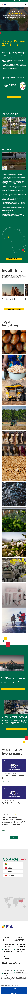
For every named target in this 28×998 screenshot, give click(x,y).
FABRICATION (20, 947)
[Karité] (14, 342)
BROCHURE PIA (7, 972)
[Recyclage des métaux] (14, 494)
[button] (25, 4)
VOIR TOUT (19, 953)
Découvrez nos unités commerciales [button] (13, 309)
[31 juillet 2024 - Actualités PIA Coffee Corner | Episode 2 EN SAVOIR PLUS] (14, 787)
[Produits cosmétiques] (14, 595)
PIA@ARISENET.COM (20, 970)
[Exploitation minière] (14, 392)
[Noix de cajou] (14, 468)
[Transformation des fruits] (14, 519)
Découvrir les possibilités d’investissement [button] (11, 689)
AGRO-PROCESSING (21, 944)
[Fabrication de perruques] (14, 443)
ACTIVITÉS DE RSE (8, 951)
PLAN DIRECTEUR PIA (8, 970)
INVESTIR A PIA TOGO (9, 944)
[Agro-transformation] (14, 418)
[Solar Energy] (14, 620)
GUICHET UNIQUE (8, 949)
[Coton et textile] (14, 544)
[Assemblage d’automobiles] (14, 570)
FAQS (5, 956)
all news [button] (13, 837)
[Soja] (14, 367)
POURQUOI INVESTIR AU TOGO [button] (13, 258)
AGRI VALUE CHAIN (21, 946)
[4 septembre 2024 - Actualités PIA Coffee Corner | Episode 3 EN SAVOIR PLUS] (14, 759)
